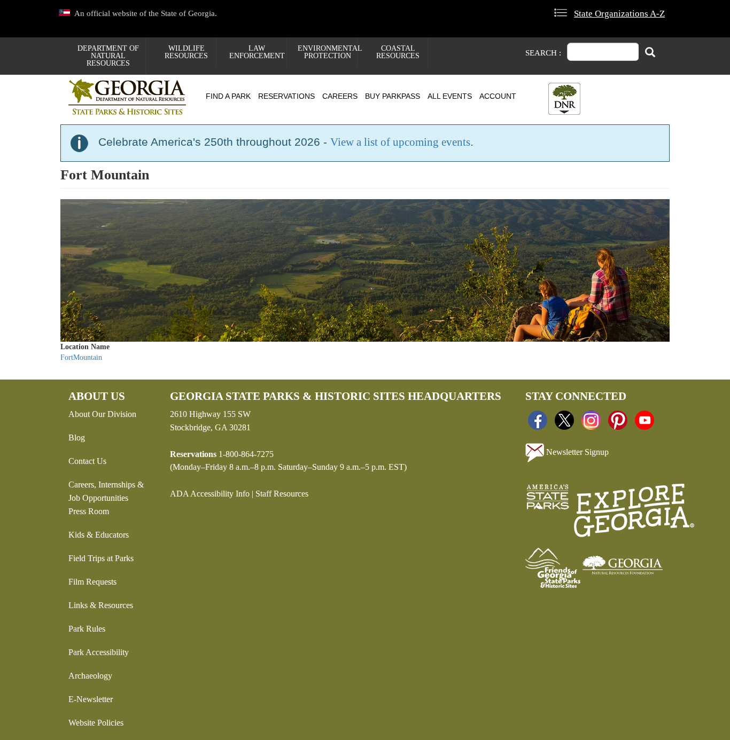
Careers (340, 96)
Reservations (286, 96)
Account (497, 96)
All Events (450, 96)
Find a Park (228, 96)
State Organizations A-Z (619, 14)
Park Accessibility (98, 652)
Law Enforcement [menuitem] (257, 52)
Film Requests (92, 581)
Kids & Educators (98, 534)
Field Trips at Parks (101, 558)
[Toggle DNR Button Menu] (564, 99)
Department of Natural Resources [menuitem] (108, 55)
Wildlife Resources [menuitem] (186, 52)
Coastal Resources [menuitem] (398, 52)
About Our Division (102, 414)
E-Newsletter (90, 699)
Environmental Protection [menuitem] (327, 52)
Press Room (88, 511)
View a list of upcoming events (400, 142)
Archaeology (90, 675)
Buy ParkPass (392, 96)
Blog (76, 437)
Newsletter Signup (576, 451)
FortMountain (81, 357)
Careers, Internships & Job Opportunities (106, 491)
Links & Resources (100, 605)
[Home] (131, 97)
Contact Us (87, 461)
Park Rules (86, 628)
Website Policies (95, 722)
